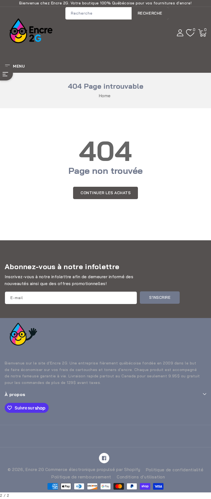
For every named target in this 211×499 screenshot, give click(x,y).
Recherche (150, 13)
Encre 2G (35, 469)
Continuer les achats (105, 192)
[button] (202, 33)
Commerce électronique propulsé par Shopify (92, 469)
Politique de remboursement (81, 477)
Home (105, 95)
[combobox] (116, 13)
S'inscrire (159, 297)
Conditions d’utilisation (141, 477)
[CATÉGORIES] (6, 73)
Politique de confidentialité (175, 469)
